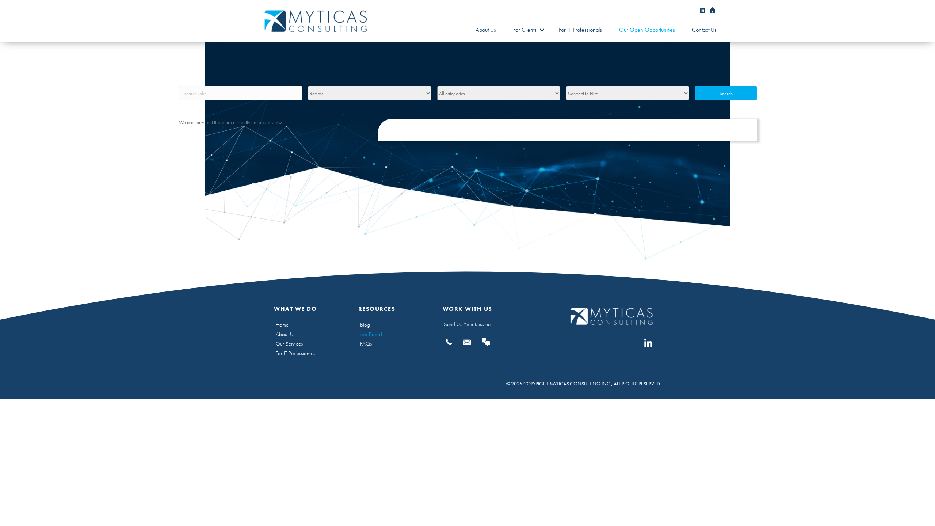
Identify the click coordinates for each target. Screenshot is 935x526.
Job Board (371, 334)
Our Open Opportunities (647, 30)
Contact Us (704, 30)
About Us (486, 30)
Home (282, 324)
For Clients (525, 30)
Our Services (289, 343)
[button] (542, 30)
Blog (365, 324)
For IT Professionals (580, 30)
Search (726, 93)
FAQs (366, 343)
